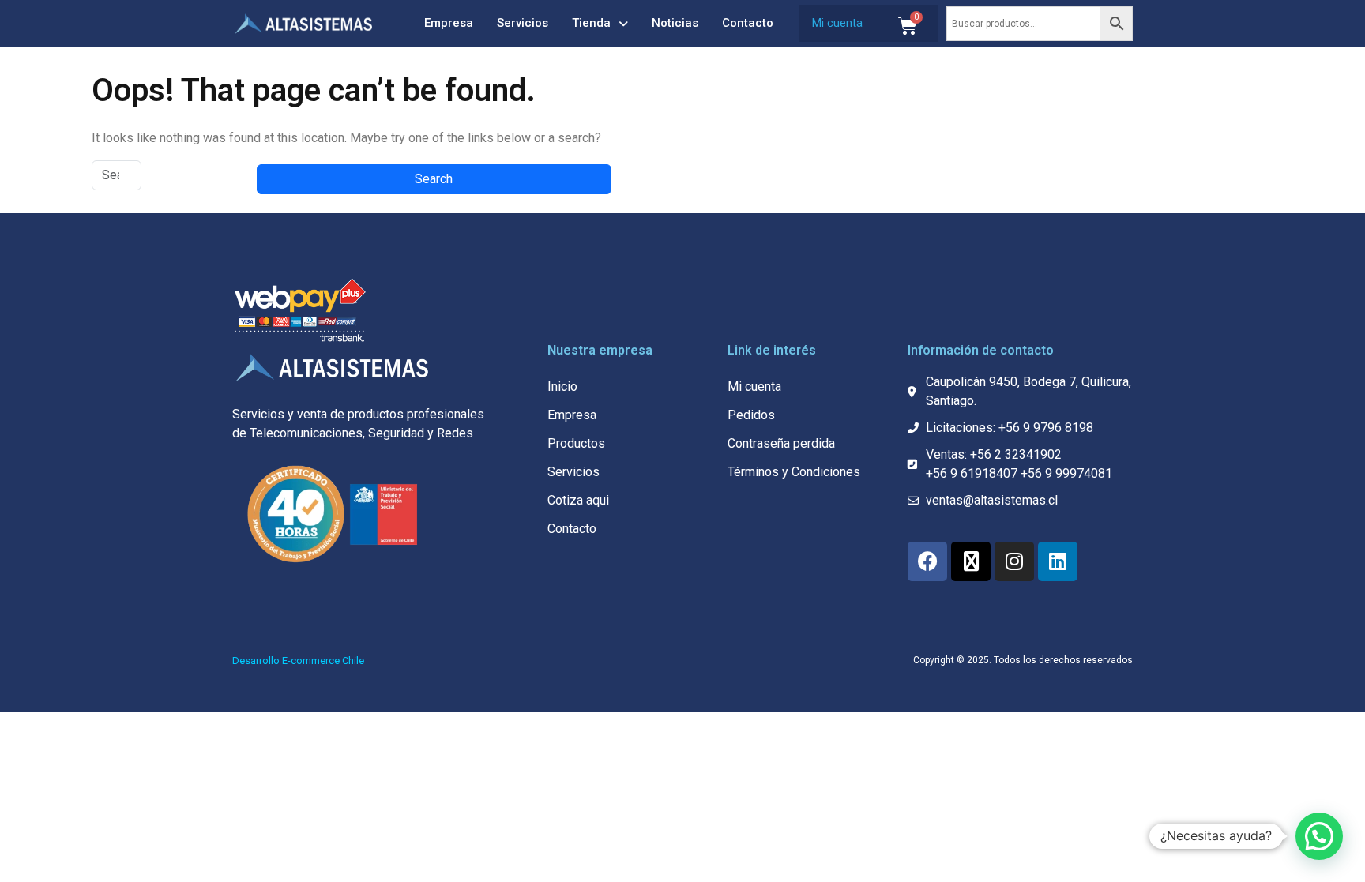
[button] (1319, 836)
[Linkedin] (1057, 561)
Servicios (522, 23)
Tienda (591, 23)
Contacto (747, 23)
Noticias (675, 23)
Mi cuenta (837, 23)
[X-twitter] (971, 561)
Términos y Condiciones (794, 471)
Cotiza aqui (578, 500)
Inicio (562, 386)
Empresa (448, 23)
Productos (576, 443)
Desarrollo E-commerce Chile (298, 660)
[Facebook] (927, 561)
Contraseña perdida (781, 443)
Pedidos (751, 414)
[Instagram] (1014, 561)
